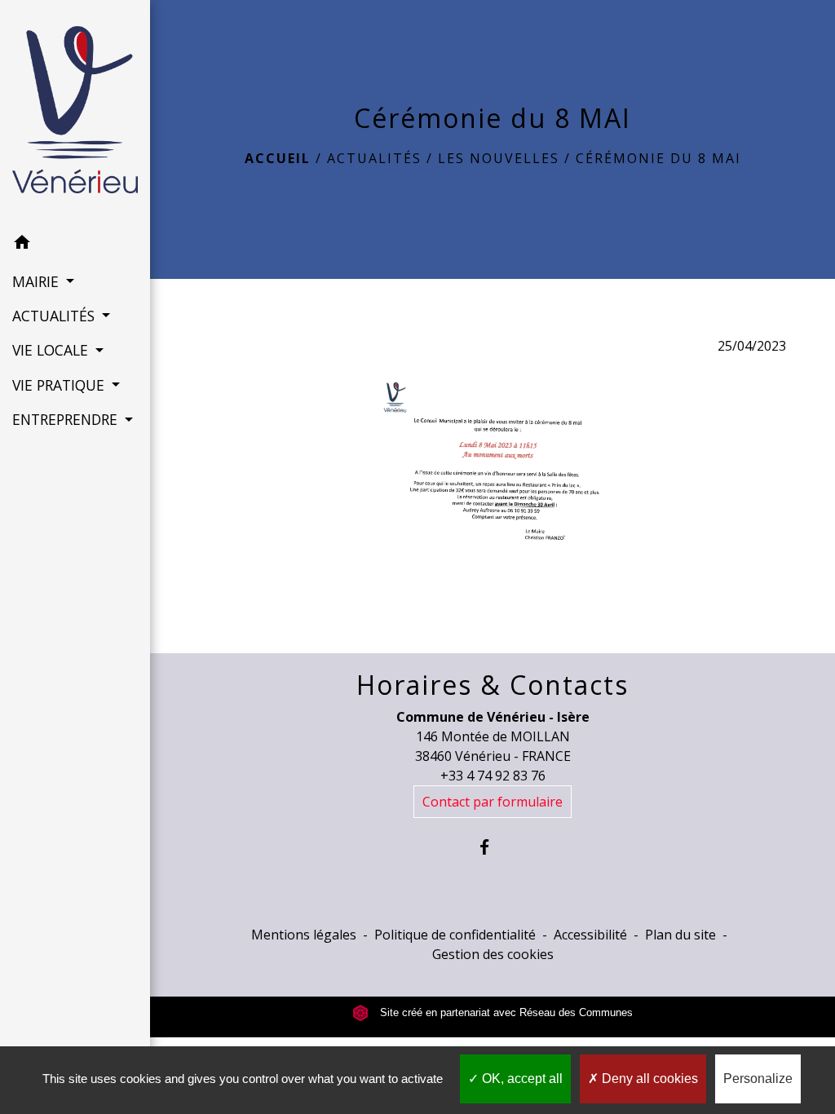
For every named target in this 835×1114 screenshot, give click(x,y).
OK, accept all (521, 1078)
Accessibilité (590, 935)
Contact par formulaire (492, 802)
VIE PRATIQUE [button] (60, 385)
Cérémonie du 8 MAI (658, 158)
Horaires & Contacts (492, 685)
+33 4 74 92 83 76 (493, 776)
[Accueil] (75, 113)
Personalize (758, 1078)
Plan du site (680, 935)
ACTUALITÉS (374, 158)
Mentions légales (303, 935)
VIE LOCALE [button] (52, 350)
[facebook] (493, 847)
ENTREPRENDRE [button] (66, 419)
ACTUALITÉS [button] (55, 315)
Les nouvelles (498, 158)
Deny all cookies (648, 1078)
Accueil (278, 158)
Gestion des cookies (493, 954)
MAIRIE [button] (37, 281)
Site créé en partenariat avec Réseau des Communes (505, 1012)
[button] (75, 244)
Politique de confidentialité (455, 935)
